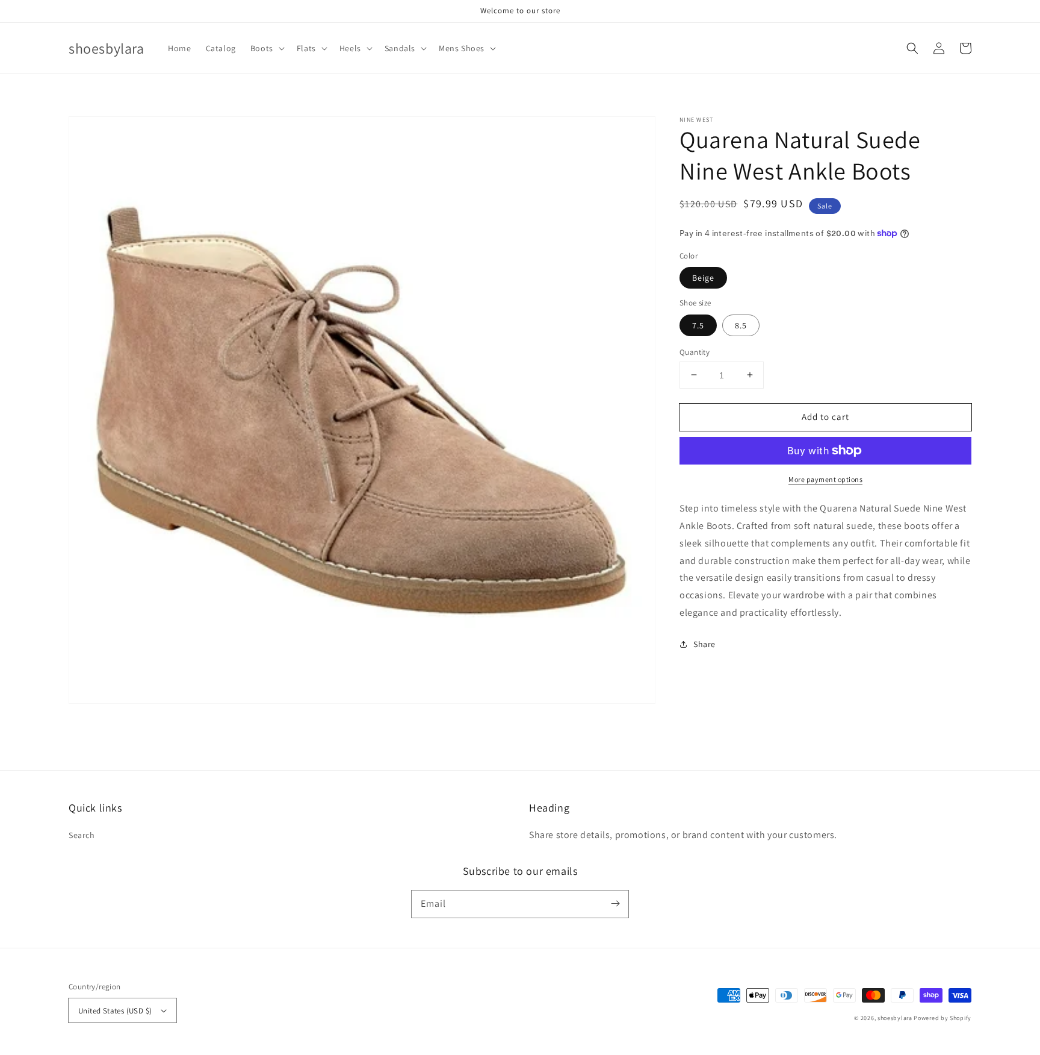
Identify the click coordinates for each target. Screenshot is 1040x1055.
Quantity (694, 351)
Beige (703, 277)
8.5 (741, 324)
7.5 (698, 324)
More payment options (825, 479)
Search (82, 835)
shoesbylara (895, 1018)
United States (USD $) (115, 1011)
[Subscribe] (615, 904)
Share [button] (704, 643)
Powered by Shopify (942, 1018)
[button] (266, 48)
